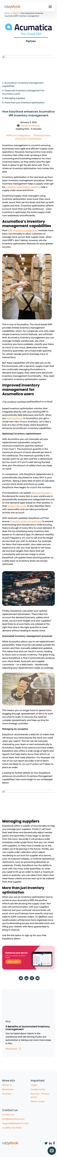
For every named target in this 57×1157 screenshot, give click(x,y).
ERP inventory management (23, 230)
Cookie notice (38, 1089)
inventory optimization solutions (23, 187)
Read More (11, 1048)
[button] (50, 6)
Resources (7, 1089)
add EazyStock (15, 418)
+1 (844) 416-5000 (11, 1127)
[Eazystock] (12, 6)
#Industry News (42, 135)
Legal (34, 1085)
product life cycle (17, 506)
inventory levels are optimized (26, 521)
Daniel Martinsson (30, 125)
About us (7, 1085)
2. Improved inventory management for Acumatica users (23, 92)
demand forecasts (41, 492)
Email (37, 978)
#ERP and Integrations (18, 135)
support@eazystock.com (15, 1123)
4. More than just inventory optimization (23, 102)
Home (7, 13)
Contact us (8, 1114)
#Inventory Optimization (28, 138)
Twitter (21, 978)
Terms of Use (37, 1101)
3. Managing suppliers (13, 98)
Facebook (32, 978)
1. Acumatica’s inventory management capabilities (22, 84)
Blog (15, 13)
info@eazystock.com (13, 1119)
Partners (6, 1093)
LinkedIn (26, 978)
